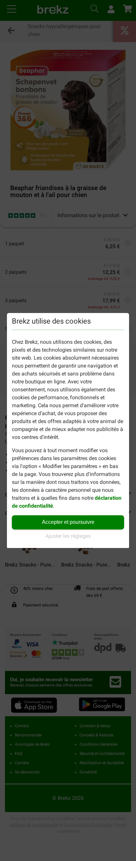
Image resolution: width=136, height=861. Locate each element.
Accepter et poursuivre (68, 522)
